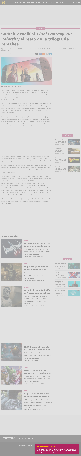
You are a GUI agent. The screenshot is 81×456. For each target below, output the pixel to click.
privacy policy (58, 450)
